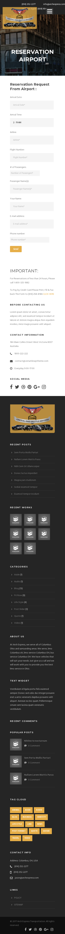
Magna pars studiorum (25, 480)
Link (29, 824)
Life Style (19, 602)
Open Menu (49, 11)
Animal (16, 810)
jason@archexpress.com (27, 878)
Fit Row (18, 595)
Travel (15, 838)
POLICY (18, 898)
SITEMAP (18, 905)
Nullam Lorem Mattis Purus (27, 459)
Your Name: (16, 199)
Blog (16, 588)
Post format (19, 831)
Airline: (13, 132)
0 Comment (34, 746)
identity (41, 817)
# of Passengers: (18, 167)
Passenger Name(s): (19, 181)
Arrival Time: (16, 115)
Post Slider (19, 609)
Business (27, 817)
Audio (17, 582)
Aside (17, 575)
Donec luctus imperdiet (26, 473)
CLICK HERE (48, 294)
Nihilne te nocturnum (35, 741)
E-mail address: (17, 216)
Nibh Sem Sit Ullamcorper (26, 466)
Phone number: (17, 234)
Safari (46, 831)
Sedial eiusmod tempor (25, 487)
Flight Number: (17, 150)
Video (17, 623)
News (39, 824)
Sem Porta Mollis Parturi (26, 453)
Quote (17, 616)
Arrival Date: (16, 97)
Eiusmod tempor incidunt (26, 494)
